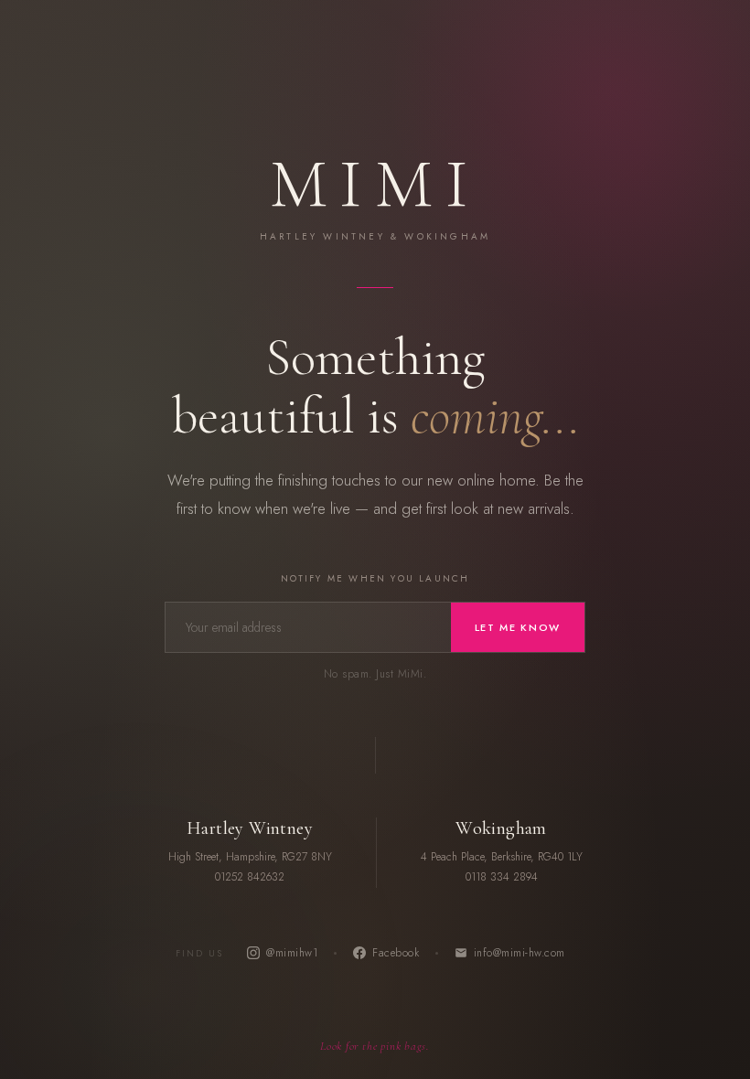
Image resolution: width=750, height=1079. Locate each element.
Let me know (518, 627)
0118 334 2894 (502, 877)
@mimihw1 (291, 953)
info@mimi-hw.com (519, 953)
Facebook (395, 953)
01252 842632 (249, 877)
